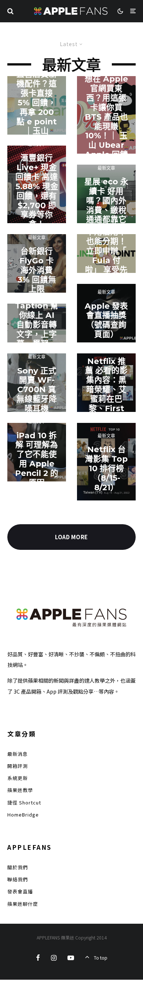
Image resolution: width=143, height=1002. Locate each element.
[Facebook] (37, 958)
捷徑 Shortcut (24, 802)
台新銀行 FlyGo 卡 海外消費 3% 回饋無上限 (37, 270)
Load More (71, 537)
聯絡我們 (17, 879)
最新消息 (17, 753)
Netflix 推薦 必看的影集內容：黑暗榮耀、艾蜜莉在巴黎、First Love (106, 389)
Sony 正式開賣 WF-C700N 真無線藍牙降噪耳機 (36, 389)
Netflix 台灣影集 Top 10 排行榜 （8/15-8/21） (106, 468)
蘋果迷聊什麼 (22, 903)
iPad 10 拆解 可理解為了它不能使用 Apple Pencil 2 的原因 (36, 459)
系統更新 (17, 777)
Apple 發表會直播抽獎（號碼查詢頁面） (106, 320)
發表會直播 (20, 891)
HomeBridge (23, 814)
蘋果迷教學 (20, 790)
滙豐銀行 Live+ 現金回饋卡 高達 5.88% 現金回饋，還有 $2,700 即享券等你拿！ (36, 191)
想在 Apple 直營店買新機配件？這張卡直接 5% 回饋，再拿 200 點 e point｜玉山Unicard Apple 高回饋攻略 (36, 112)
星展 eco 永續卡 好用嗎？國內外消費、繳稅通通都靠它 (106, 200)
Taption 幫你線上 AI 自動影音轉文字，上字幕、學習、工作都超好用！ (36, 334)
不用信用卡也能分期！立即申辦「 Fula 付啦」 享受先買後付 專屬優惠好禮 (106, 260)
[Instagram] (53, 958)
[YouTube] (71, 958)
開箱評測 (17, 765)
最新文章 (36, 237)
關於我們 (17, 867)
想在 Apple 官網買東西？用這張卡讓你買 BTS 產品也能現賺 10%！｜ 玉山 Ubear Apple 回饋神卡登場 (106, 121)
